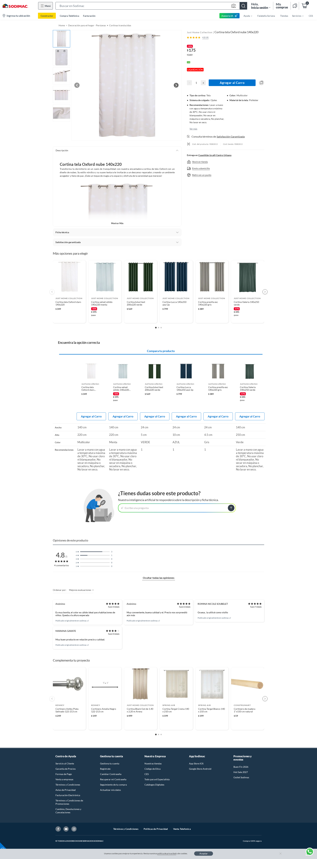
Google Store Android (200, 768)
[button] (151, 6)
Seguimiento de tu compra (113, 784)
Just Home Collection (199, 32)
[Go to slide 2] (158, 327)
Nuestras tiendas (153, 763)
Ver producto (69, 318)
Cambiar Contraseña (110, 774)
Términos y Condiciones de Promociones (69, 802)
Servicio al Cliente (64, 763)
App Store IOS (196, 763)
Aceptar (203, 853)
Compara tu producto (161, 351)
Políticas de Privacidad (156, 828)
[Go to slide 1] (156, 327)
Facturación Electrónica (67, 795)
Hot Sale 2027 (240, 772)
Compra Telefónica (69, 15)
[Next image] (176, 85)
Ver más (193, 128)
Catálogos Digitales (154, 784)
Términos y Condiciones (67, 784)
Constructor (47, 15)
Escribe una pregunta (137, 507)
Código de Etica (152, 768)
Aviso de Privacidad (65, 789)
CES (146, 774)
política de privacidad (166, 853)
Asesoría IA (227, 15)
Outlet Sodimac (241, 777)
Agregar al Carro (232, 83)
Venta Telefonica (182, 828)
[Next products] (265, 291)
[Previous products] (52, 291)
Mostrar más (117, 223)
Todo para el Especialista (157, 779)
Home (62, 25)
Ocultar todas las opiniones (158, 577)
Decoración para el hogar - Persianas (87, 25)
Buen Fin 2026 (240, 766)
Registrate (105, 768)
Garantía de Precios (65, 768)
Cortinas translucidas (120, 25)
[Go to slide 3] (161, 327)
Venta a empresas (64, 779)
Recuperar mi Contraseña (113, 779)
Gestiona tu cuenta (109, 763)
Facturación (89, 15)
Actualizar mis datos (110, 789)
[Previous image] (77, 85)
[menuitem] (246, 15)
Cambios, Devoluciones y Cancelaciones (68, 811)
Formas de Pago (63, 774)
